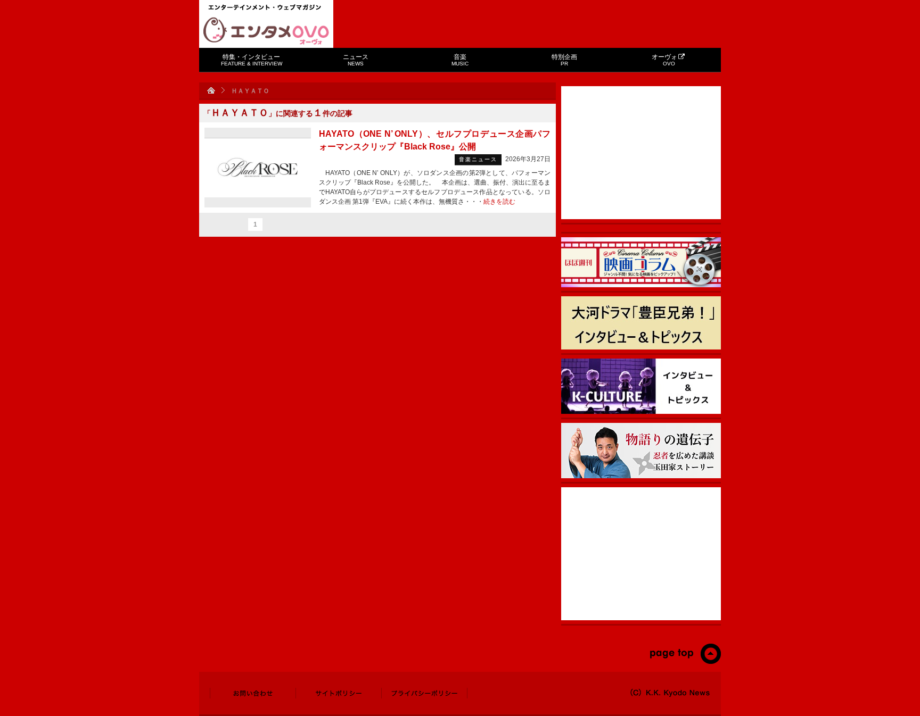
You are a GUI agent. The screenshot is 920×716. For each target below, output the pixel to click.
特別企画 (564, 59)
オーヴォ (664, 59)
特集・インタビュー (251, 59)
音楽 (460, 59)
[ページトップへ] (685, 661)
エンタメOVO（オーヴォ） (266, 31)
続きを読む (499, 201)
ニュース (355, 59)
